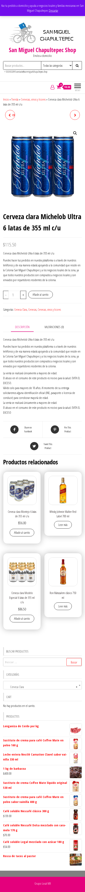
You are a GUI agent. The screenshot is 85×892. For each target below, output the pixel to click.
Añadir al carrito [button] (22, 532)
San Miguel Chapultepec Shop (42, 50)
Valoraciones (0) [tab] (54, 327)
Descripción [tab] (22, 327)
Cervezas (32, 309)
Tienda (14, 99)
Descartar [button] (53, 10)
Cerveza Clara (20, 309)
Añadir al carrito (40, 294)
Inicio (6, 99)
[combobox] (42, 685)
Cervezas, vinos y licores (33, 99)
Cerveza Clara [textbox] (41, 687)
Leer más (62, 525)
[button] (75, 133)
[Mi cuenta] (52, 87)
